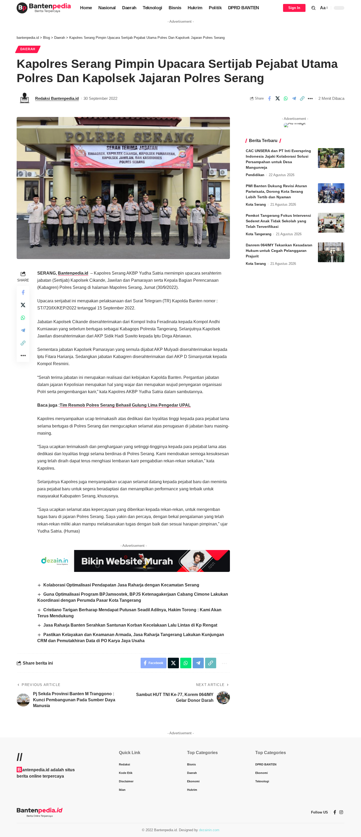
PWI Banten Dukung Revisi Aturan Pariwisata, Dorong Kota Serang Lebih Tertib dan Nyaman (276, 191)
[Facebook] (334, 812)
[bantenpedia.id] (44, 8)
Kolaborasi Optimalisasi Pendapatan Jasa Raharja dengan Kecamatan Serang (121, 585)
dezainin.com (209, 830)
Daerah (27, 49)
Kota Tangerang (258, 234)
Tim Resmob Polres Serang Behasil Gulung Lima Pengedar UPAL (125, 405)
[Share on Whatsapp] (285, 98)
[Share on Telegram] (294, 98)
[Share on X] (277, 98)
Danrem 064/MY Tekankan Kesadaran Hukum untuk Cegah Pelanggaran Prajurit (279, 250)
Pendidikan (255, 175)
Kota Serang (256, 204)
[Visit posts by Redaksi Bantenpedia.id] (25, 98)
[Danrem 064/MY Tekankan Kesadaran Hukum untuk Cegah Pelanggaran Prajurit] (331, 252)
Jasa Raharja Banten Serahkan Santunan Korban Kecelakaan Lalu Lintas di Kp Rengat (130, 625)
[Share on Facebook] (269, 98)
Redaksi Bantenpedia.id (57, 98)
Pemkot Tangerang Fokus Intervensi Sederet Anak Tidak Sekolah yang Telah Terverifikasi (278, 221)
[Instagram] (341, 812)
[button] (313, 8)
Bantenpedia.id (73, 273)
